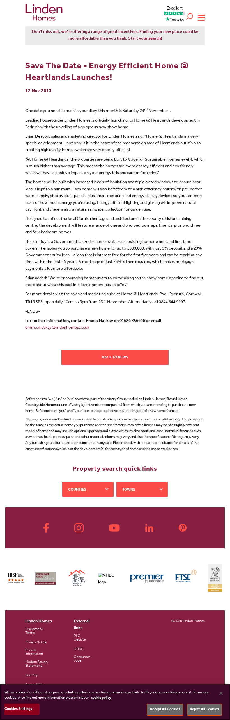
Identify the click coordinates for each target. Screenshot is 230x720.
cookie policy (101, 698)
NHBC (79, 649)
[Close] (221, 693)
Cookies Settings (18, 709)
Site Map (31, 675)
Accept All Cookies (165, 709)
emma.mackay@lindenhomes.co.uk (57, 328)
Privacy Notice (36, 642)
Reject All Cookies (204, 709)
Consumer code (82, 659)
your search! (150, 39)
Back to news (115, 358)
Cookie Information (34, 652)
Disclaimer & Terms (34, 631)
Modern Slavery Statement (36, 664)
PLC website (80, 638)
